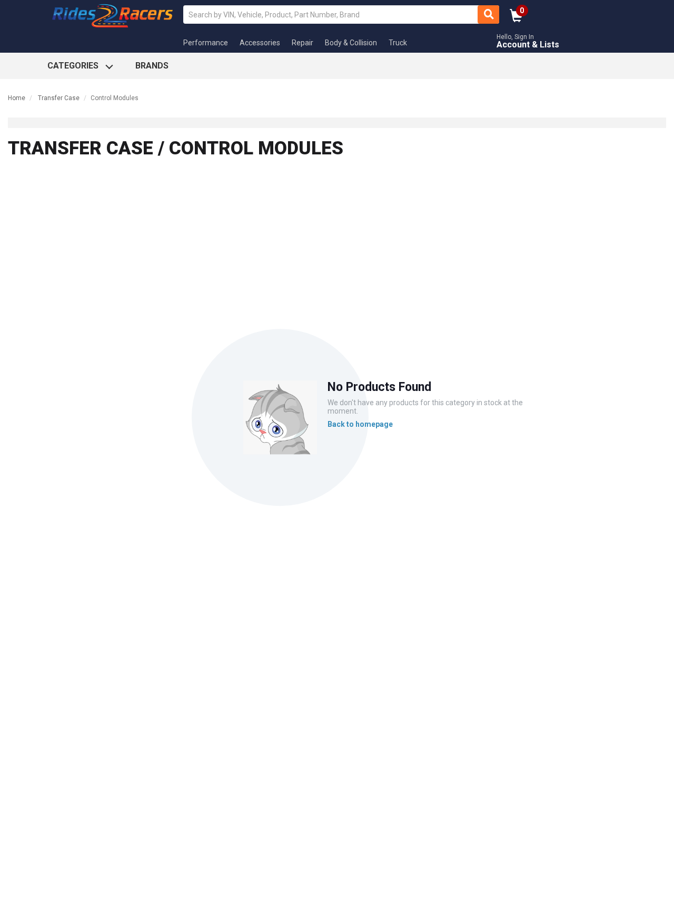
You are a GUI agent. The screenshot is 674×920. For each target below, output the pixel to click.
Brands (151, 66)
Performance (205, 42)
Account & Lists (528, 45)
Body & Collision (351, 42)
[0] (516, 19)
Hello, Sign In (515, 37)
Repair (302, 42)
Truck (398, 42)
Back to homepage (360, 424)
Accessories (260, 42)
